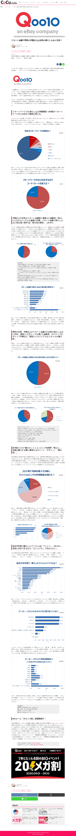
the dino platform (39, 834)
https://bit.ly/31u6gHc (38, 744)
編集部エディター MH (21, 46)
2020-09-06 (19, 45)
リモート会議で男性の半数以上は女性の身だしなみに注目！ (36, 40)
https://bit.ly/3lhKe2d (35, 743)
